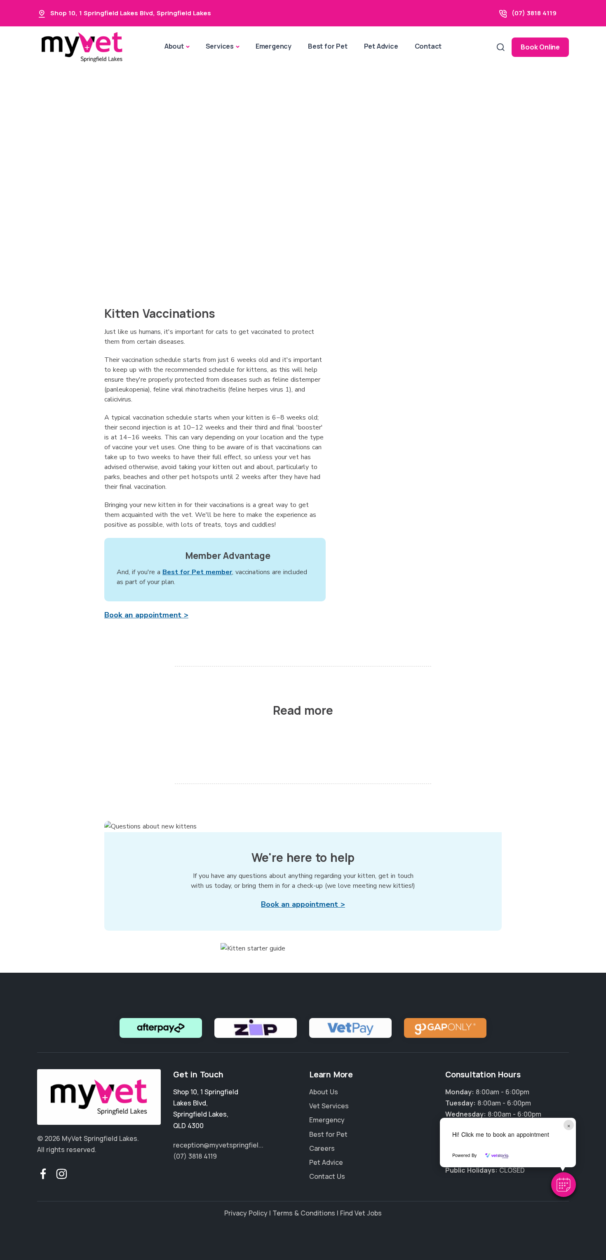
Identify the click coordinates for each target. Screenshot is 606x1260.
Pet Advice (381, 46)
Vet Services (329, 1105)
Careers (322, 1148)
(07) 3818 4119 (534, 13)
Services (220, 46)
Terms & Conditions (303, 1213)
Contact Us (327, 1176)
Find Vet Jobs (361, 1213)
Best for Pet (328, 46)
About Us (323, 1091)
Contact (428, 46)
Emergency (273, 46)
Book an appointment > (146, 615)
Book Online (540, 47)
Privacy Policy (246, 1213)
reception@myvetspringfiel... (218, 1145)
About (174, 46)
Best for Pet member (197, 572)
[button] (563, 1184)
